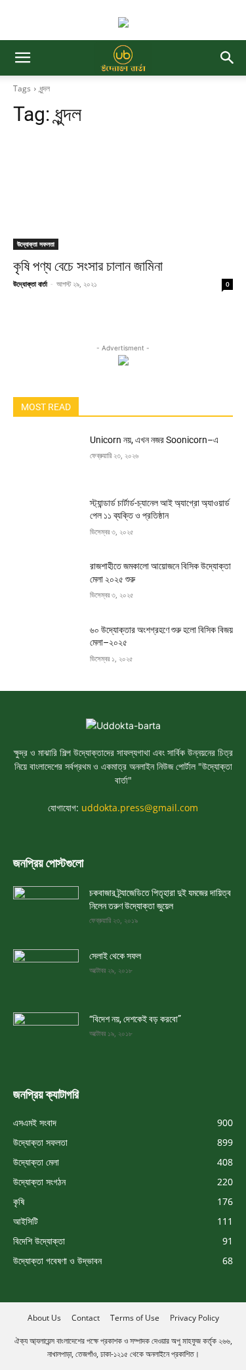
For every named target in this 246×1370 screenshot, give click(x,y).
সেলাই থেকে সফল (115, 956)
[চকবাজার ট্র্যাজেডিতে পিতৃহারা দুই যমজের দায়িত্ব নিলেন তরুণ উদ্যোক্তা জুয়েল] (46, 904)
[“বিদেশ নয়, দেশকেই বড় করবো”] (46, 1030)
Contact (86, 1317)
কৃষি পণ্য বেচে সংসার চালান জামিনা (88, 266)
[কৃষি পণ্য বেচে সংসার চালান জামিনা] (123, 194)
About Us (44, 1317)
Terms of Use (134, 1317)
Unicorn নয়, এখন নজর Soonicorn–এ (154, 440)
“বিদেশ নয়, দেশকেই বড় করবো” (135, 1019)
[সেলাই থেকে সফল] (46, 967)
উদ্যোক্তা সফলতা (35, 243)
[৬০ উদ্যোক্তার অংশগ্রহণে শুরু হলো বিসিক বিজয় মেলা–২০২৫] (46, 647)
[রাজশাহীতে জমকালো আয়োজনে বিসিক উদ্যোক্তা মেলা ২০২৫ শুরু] (46, 583)
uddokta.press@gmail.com (139, 807)
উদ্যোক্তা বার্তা (30, 284)
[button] (22, 58)
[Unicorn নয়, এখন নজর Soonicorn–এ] (46, 457)
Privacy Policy (194, 1317)
